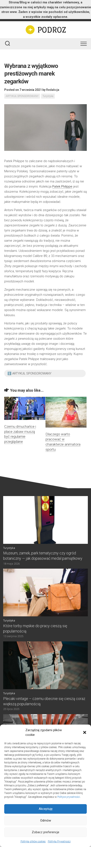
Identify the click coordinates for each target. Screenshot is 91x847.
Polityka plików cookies (33, 841)
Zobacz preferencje (45, 832)
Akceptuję (45, 809)
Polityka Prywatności (59, 841)
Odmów (45, 820)
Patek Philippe (62, 186)
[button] (85, 732)
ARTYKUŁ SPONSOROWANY (22, 96)
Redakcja (52, 89)
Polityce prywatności (68, 796)
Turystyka (48, 96)
